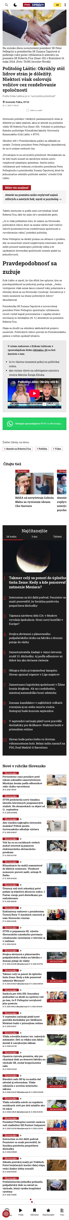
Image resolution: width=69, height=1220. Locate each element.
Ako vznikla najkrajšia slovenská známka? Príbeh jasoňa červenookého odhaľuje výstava (22, 826)
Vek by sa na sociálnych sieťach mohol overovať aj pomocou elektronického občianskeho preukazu (21, 847)
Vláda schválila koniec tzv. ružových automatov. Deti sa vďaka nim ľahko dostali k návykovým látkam (24, 1040)
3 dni (34, 536)
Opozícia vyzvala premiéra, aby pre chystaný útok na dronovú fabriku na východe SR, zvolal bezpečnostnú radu (24, 1061)
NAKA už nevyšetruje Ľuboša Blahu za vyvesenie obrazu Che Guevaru (34, 502)
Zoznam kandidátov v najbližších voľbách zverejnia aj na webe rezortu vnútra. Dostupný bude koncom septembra (35, 707)
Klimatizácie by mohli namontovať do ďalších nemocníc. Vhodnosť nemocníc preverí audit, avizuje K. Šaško (22, 870)
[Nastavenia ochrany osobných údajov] (6, 1214)
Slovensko (22, 471)
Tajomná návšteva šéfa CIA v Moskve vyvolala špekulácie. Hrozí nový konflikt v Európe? (36, 620)
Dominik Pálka (14, 102)
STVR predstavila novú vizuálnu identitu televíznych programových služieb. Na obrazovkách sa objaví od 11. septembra (24, 804)
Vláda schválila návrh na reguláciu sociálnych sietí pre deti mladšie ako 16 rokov (24, 1105)
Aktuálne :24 (40, 350)
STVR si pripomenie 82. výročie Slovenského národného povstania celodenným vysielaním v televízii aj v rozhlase (24, 936)
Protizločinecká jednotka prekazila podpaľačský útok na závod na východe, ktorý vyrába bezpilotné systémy (23, 1186)
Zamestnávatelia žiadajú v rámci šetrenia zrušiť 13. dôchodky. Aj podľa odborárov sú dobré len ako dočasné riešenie (35, 656)
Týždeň (57, 536)
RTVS (26, 102)
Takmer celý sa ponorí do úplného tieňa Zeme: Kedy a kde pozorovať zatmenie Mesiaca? (37, 582)
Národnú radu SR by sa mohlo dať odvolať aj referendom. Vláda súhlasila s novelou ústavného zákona (22, 1084)
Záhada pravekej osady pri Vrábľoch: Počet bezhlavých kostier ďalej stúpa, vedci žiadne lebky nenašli (24, 1165)
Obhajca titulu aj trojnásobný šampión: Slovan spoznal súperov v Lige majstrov (34, 672)
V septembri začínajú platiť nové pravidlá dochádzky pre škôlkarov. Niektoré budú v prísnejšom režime (36, 725)
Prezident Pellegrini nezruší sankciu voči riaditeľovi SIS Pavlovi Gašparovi (24, 1123)
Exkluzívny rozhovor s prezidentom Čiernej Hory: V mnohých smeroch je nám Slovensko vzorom (24, 915)
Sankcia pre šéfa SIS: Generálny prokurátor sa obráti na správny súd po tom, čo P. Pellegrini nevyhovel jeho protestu (23, 998)
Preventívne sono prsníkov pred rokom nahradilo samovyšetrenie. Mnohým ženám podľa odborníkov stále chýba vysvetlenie (22, 781)
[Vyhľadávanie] (6, 5)
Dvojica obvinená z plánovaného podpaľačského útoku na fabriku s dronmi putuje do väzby (35, 638)
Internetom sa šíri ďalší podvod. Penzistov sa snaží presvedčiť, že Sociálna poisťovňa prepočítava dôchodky (37, 601)
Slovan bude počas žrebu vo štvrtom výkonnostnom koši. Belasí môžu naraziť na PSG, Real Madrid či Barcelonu (37, 743)
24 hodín (11, 536)
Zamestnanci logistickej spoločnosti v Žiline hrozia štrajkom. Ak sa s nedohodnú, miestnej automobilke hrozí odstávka (37, 689)
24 (57, 4)
